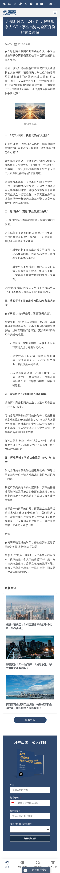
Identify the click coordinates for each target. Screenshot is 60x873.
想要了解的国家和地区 (21, 823)
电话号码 (14, 797)
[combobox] (13, 803)
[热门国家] (22, 862)
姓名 (12, 784)
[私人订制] (53, 862)
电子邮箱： (15, 810)
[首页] (7, 862)
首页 (7, 866)
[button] (55, 13)
